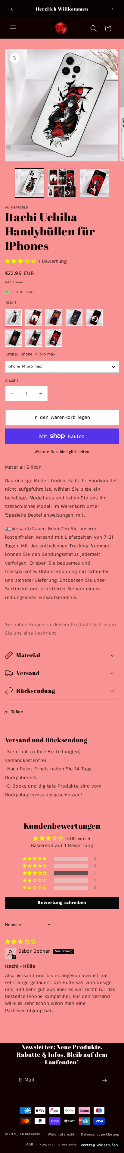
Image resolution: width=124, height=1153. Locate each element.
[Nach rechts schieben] (117, 184)
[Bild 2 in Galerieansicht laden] (61, 183)
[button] (13, 28)
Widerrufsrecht (61, 1134)
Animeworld (30, 1134)
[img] (20, 941)
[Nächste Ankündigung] (112, 9)
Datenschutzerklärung (100, 1134)
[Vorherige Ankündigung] (11, 9)
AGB (29, 1144)
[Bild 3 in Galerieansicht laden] (94, 183)
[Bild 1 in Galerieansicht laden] (29, 183)
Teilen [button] (17, 712)
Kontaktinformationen (58, 1144)
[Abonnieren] (104, 1080)
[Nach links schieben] (6, 184)
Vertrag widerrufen (99, 1145)
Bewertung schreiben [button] (62, 902)
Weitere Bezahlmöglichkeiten (62, 452)
